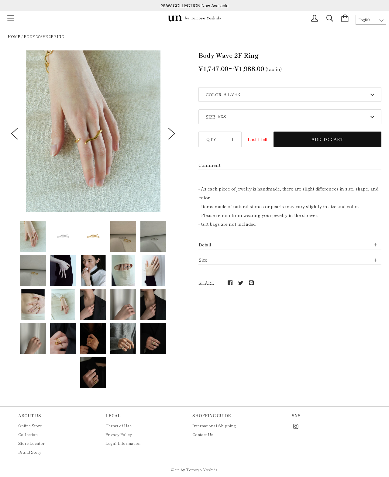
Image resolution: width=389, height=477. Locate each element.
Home (14, 36)
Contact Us (202, 434)
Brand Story (29, 452)
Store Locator (31, 443)
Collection (28, 434)
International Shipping (214, 425)
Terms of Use (118, 425)
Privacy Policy (118, 434)
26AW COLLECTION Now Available (194, 5)
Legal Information (122, 443)
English (364, 19)
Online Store (30, 425)
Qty (211, 139)
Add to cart (327, 139)
